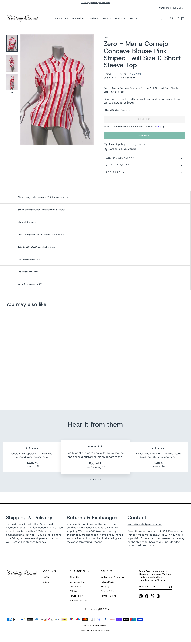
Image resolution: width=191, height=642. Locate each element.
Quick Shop (27, 374)
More (132, 18)
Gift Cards (75, 591)
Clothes (119, 18)
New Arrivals (78, 18)
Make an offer (144, 136)
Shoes (106, 18)
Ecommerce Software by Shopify (95, 630)
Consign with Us (77, 582)
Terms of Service (78, 600)
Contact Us (75, 586)
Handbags (93, 18)
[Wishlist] (177, 18)
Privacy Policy (107, 591)
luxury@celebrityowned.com (145, 524)
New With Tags (61, 18)
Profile (45, 577)
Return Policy (116, 172)
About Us (74, 577)
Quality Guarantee (120, 158)
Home (107, 37)
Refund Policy (107, 582)
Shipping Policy (117, 165)
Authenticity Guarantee (112, 577)
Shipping (108, 77)
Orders (45, 582)
